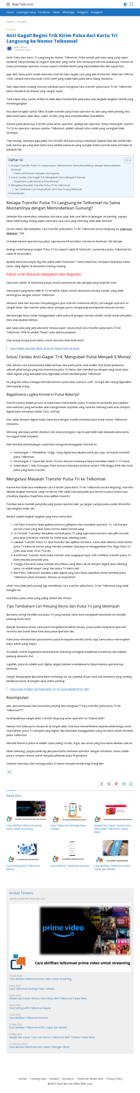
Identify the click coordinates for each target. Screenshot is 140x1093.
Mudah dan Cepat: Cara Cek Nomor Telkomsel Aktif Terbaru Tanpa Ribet (52, 1037)
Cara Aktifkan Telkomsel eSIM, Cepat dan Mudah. (112, 867)
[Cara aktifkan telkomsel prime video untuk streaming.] (26, 811)
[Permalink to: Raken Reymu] (9, 48)
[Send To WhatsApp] (131, 784)
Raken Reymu (20, 47)
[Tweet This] (109, 784)
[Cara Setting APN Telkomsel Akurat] (26, 851)
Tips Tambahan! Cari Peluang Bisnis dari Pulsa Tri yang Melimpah (48, 189)
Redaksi (54, 1078)
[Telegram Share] (123, 784)
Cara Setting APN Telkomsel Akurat (23, 867)
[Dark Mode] (125, 4)
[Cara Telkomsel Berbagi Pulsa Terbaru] (70, 811)
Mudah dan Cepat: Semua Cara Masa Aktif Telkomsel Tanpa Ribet (112, 829)
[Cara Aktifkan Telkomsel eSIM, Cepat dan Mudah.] (114, 851)
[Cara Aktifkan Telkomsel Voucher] (70, 851)
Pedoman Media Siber (90, 1078)
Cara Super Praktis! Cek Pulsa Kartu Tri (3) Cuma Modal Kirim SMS (49, 689)
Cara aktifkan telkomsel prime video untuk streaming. (24, 827)
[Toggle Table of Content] (126, 160)
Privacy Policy (114, 1078)
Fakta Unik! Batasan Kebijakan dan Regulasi (37, 173)
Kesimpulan (17, 193)
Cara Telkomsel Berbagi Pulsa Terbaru (68, 827)
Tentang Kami (38, 1078)
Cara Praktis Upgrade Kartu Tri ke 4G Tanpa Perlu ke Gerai (44, 348)
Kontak (22, 1078)
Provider (11, 29)
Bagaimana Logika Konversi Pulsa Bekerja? (37, 181)
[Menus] (8, 4)
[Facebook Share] (101, 784)
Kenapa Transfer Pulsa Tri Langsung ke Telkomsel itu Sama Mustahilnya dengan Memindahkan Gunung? (65, 167)
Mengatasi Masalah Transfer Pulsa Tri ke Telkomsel (40, 185)
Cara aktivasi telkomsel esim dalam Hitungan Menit (39, 1047)
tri (9, 772)
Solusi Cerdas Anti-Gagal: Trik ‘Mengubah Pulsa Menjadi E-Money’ (48, 177)
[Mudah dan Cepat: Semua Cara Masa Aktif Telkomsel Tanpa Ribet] (114, 811)
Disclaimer (68, 1078)
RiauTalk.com (22, 4)
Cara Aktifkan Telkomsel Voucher (69, 865)
